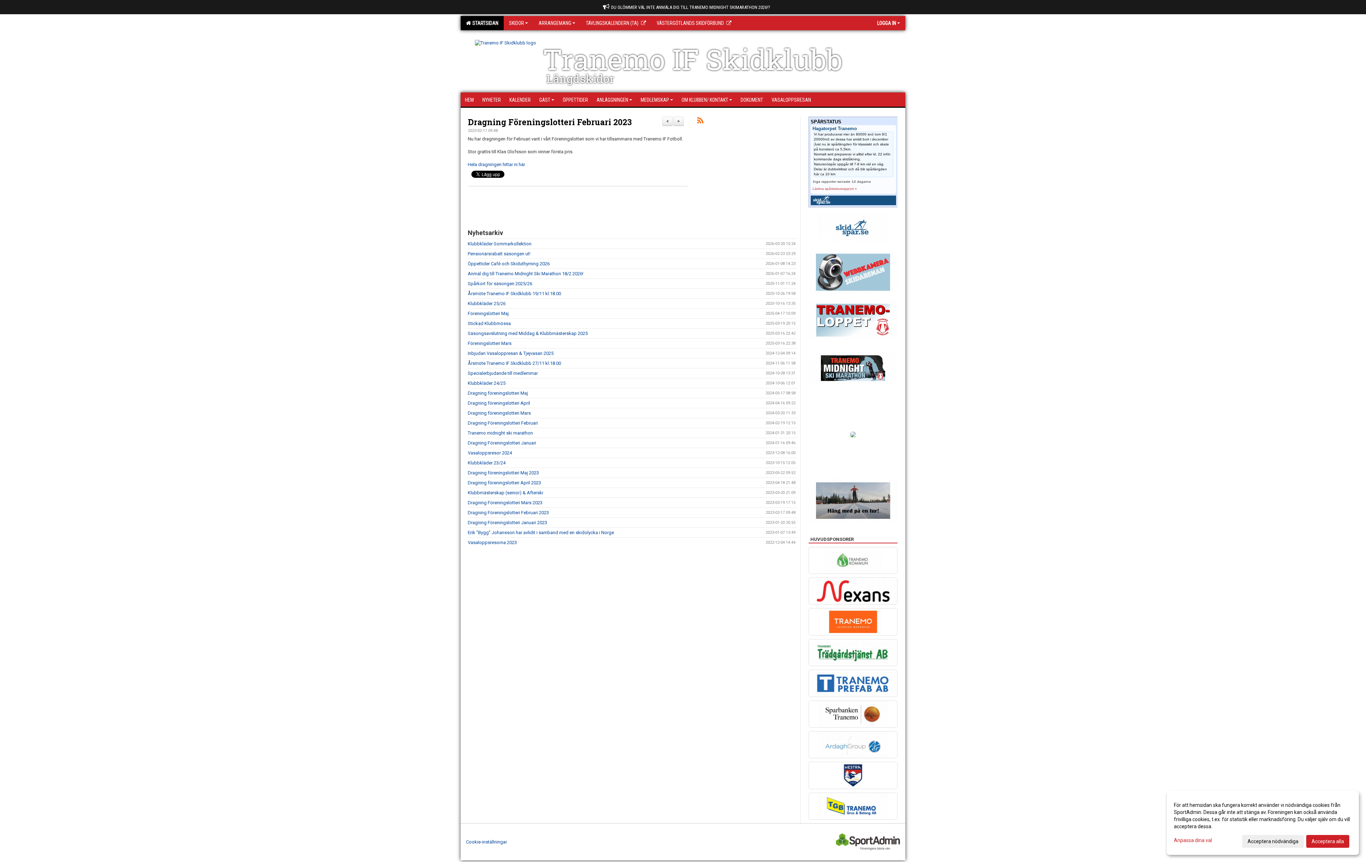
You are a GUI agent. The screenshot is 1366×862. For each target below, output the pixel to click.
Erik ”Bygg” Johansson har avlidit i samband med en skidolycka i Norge (541, 532)
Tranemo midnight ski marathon (500, 433)
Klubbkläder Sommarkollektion (499, 243)
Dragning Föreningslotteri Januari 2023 (507, 522)
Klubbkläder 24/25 (486, 383)
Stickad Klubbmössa (489, 323)
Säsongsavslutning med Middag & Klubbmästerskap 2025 (528, 333)
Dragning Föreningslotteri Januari (502, 443)
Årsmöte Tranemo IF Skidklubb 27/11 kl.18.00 (514, 363)
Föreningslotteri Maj (488, 313)
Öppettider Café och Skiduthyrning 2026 (509, 263)
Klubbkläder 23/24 (486, 462)
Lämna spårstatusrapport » (834, 189)
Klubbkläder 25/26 (486, 303)
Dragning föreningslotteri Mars (499, 413)
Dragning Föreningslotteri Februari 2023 (550, 122)
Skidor (516, 23)
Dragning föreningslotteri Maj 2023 (503, 472)
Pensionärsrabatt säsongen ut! (499, 253)
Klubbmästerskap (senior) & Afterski (505, 492)
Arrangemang (555, 23)
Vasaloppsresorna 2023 (492, 542)
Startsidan (484, 23)
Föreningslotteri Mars (490, 343)
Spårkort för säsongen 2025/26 (500, 283)
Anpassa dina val (1193, 840)
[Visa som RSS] (700, 121)
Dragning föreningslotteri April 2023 (504, 482)
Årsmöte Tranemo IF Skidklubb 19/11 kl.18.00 (514, 293)
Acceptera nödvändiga (1273, 841)
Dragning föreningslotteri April (499, 403)
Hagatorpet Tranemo (834, 129)
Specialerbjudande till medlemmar (503, 373)
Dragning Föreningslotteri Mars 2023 (505, 502)
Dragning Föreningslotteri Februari (503, 423)
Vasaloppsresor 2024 (490, 453)
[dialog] (1263, 823)
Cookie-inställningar (486, 842)
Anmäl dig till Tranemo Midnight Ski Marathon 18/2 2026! (525, 273)
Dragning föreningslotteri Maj (498, 393)
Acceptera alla (1328, 841)
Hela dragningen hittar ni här (496, 164)
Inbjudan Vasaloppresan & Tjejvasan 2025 (511, 353)
